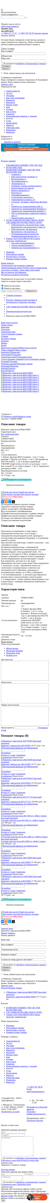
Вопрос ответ (12, 105)
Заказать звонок (41, 33)
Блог (8, 107)
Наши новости (7, 263)
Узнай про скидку (26, 492)
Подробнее (6, 753)
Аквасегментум (13, 91)
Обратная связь (12, 128)
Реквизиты (11, 130)
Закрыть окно (7, 84)
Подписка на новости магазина (14, 275)
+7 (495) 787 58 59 (34, 1087)
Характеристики (8, 357)
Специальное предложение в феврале (17, 265)
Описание (5, 355)
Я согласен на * (25, 1158)
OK (3, 1201)
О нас (8, 121)
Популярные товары (15, 254)
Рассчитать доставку (30, 494)
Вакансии (10, 100)
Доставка (10, 95)
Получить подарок (26, 149)
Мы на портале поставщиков (13, 272)
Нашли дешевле (8, 933)
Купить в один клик (30, 1160)
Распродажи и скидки (15, 257)
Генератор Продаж (35, 1120)
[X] (13, 501)
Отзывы (9, 109)
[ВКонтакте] (2, 501)
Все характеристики (10, 434)
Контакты (10, 102)
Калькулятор (11, 123)
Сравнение (20, 755)
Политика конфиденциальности (36, 1113)
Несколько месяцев (14, 651)
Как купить (11, 112)
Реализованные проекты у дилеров (21, 116)
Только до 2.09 (10, 145)
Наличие (5, 366)
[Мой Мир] (9, 501)
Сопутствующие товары (11, 359)
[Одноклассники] (6, 501)
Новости (10, 125)
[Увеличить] (17, 373)
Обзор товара (7, 350)
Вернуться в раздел (9, 348)
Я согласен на (25, 63)
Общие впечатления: (10, 705)
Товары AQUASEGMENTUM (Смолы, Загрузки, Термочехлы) (23, 1016)
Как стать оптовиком (15, 98)
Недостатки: (6, 682)
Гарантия (10, 114)
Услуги (9, 93)
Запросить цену (24, 1184)
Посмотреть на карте (10, 1112)
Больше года (11, 655)
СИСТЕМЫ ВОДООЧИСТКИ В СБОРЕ (24, 1012)
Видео (4, 371)
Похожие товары (8, 364)
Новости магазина (12, 286)
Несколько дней (13, 653)
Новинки (10, 252)
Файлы (4, 368)
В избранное (6, 757)
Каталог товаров (8, 161)
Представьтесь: (7, 728)
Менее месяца (12, 648)
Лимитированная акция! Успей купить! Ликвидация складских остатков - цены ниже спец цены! (24, 269)
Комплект (5, 352)
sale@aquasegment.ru (10, 26)
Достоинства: (7, 660)
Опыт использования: (10, 644)
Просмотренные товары (11, 988)
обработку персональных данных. (31, 63)
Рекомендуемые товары (16, 259)
